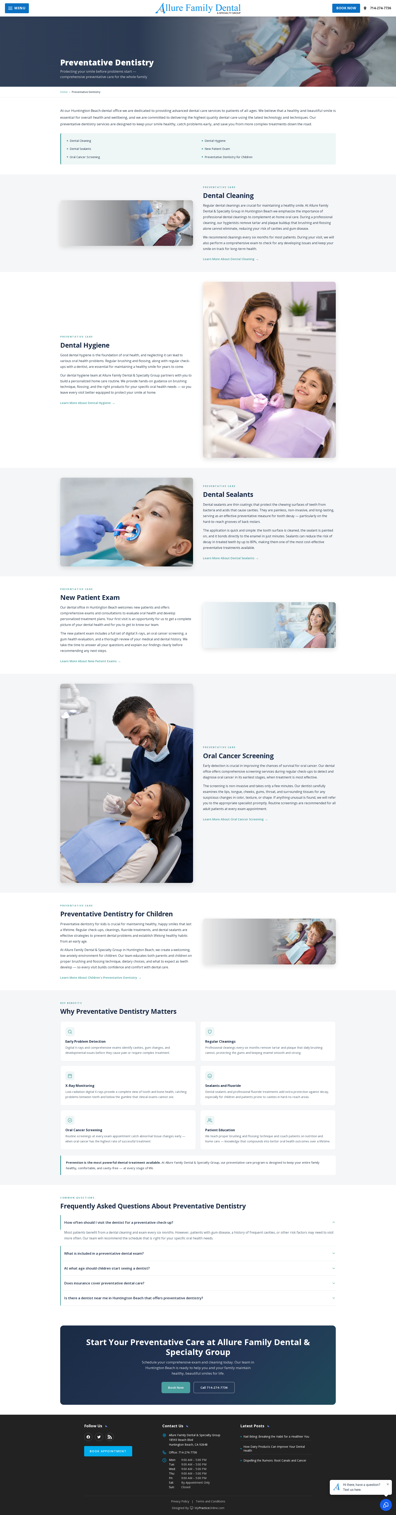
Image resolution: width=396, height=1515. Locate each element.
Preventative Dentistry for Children (228, 157)
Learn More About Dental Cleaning (228, 259)
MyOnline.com (209, 1508)
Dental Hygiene (215, 141)
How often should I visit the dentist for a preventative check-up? (118, 1222)
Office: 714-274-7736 (183, 1452)
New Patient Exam (217, 149)
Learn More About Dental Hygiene (85, 403)
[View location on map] (365, 8)
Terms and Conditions (210, 1501)
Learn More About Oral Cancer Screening (233, 819)
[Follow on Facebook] (88, 1437)
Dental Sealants (80, 149)
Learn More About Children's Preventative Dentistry (98, 978)
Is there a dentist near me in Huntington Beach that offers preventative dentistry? (133, 1298)
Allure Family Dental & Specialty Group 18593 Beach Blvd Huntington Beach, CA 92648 (194, 1439)
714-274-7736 (380, 8)
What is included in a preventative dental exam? (104, 1253)
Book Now (346, 8)
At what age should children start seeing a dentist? (107, 1268)
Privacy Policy (180, 1501)
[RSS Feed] (110, 1437)
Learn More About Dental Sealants (228, 558)
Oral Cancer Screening (85, 157)
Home (64, 92)
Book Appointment (108, 1451)
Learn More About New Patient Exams (88, 661)
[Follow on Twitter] (99, 1437)
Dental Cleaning (80, 141)
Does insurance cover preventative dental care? (104, 1283)
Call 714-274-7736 (214, 1387)
